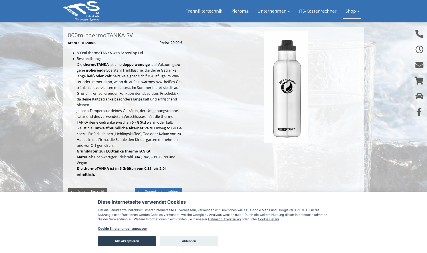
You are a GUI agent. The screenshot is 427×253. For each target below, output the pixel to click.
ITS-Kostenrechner (317, 11)
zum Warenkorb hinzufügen (159, 191)
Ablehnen (189, 241)
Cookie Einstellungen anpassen (122, 228)
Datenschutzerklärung (224, 219)
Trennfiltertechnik (204, 11)
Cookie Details (268, 219)
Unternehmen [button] (273, 11)
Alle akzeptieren (127, 241)
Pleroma (240, 11)
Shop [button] (351, 11)
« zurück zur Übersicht (87, 191)
